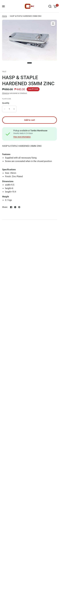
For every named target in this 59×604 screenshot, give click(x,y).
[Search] (50, 6)
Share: (5, 207)
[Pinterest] (19, 207)
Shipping (5, 93)
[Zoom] (53, 23)
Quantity (5, 103)
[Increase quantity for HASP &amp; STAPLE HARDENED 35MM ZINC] (14, 109)
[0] (54, 6)
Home (4, 16)
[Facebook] (11, 207)
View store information (22, 137)
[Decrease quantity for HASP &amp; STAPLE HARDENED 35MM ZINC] (4, 109)
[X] (15, 207)
